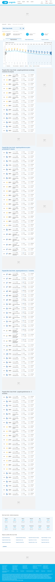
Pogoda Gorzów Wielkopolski (37, 565)
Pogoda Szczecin (35, 568)
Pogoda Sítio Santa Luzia (45, 539)
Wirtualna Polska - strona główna (5, 2)
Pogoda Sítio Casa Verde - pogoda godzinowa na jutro (16, 147)
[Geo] (23, 28)
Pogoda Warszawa (46, 568)
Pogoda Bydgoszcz (15, 565)
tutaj (22, 580)
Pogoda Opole (4, 568)
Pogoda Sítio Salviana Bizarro (6, 542)
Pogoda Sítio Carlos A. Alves (33, 542)
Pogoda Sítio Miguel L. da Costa (46, 537)
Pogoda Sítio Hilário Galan (6, 537)
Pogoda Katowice (45, 565)
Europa (23, 1)
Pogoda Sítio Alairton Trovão (6, 539)
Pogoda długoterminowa (29, 39)
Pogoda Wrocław (4, 569)
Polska (19, 1)
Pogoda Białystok (4, 565)
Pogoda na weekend (44, 39)
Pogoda (12, 2)
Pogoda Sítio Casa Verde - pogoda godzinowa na (15, 270)
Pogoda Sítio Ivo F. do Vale (33, 539)
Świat (28, 1)
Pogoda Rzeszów (25, 568)
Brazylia (9, 24)
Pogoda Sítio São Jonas (19, 539)
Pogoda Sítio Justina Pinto (20, 542)
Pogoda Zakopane (15, 569)
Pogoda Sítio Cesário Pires (45, 542)
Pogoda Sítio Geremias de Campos (34, 537)
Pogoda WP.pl (4, 24)
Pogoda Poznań (14, 568)
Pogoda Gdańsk (25, 565)
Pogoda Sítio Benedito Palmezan (21, 537)
